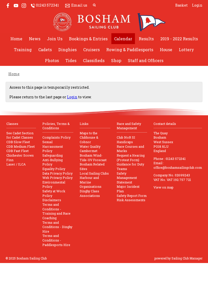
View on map (163, 187)
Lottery (186, 49)
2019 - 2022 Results (179, 38)
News (34, 38)
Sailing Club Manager (186, 258)
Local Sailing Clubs (94, 173)
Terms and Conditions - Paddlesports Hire (56, 240)
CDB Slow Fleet (18, 142)
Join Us (54, 38)
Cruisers (91, 49)
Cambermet (88, 151)
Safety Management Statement (127, 177)
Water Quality (90, 146)
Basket (181, 5)
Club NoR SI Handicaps (126, 139)
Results (146, 38)
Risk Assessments (131, 200)
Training (23, 49)
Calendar (123, 38)
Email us (79, 5)
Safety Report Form (132, 196)
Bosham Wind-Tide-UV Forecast (93, 157)
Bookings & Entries (88, 38)
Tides (70, 60)
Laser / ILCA (16, 164)
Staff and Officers (145, 60)
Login (197, 5)
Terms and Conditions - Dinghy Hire (57, 226)
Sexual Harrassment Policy (52, 146)
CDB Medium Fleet (20, 146)
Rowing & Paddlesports (129, 49)
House (166, 49)
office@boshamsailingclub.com (177, 167)
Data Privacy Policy (57, 173)
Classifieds (94, 60)
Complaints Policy (56, 137)
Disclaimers (51, 200)
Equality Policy (53, 169)
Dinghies (67, 49)
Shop (116, 60)
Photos (52, 60)
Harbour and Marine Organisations (90, 182)
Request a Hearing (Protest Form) (131, 157)
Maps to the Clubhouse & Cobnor (89, 137)
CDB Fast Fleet (17, 151)
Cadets (45, 49)
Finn (9, 160)
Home (16, 38)
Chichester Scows (20, 155)
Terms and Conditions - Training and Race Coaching (56, 211)
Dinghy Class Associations (90, 193)
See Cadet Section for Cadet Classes (19, 135)
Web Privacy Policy (57, 178)
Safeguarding (52, 155)
